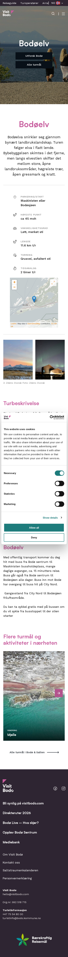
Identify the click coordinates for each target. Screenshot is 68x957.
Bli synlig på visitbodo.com (23, 803)
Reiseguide (9, 3)
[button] (18, 360)
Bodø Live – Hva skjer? (21, 823)
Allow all (34, 527)
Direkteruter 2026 (17, 813)
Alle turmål (34, 64)
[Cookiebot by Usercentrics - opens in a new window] (49, 417)
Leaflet (13, 323)
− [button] (14, 287)
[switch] (59, 483)
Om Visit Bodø (13, 854)
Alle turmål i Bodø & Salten (27, 752)
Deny (34, 537)
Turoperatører (29, 3)
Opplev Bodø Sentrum (20, 832)
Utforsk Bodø (34, 55)
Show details (50, 517)
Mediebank (11, 842)
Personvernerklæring (17, 878)
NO (53, 2)
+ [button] (14, 282)
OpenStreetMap (33, 323)
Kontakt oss (11, 862)
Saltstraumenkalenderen (20, 870)
